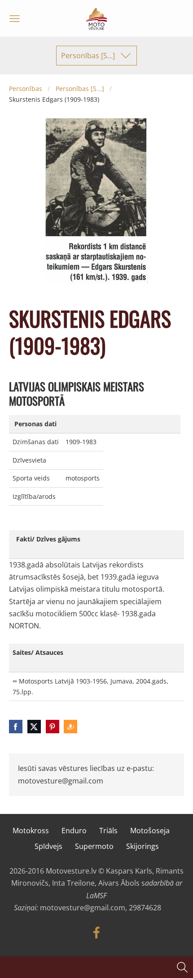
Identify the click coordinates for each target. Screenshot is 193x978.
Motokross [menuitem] (31, 830)
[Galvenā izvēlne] (14, 18)
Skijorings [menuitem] (142, 846)
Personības (25, 88)
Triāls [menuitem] (108, 830)
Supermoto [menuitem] (94, 846)
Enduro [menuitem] (74, 830)
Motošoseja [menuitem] (150, 830)
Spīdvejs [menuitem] (48, 846)
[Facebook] (96, 932)
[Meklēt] (182, 967)
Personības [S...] (80, 88)
